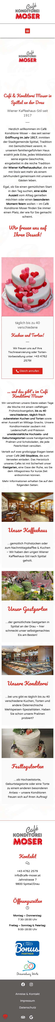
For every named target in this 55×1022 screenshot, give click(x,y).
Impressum (27, 1001)
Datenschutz (27, 1007)
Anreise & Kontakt (27, 994)
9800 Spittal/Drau (28, 884)
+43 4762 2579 (27, 871)
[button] (27, 30)
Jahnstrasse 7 (27, 879)
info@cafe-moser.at (27, 875)
